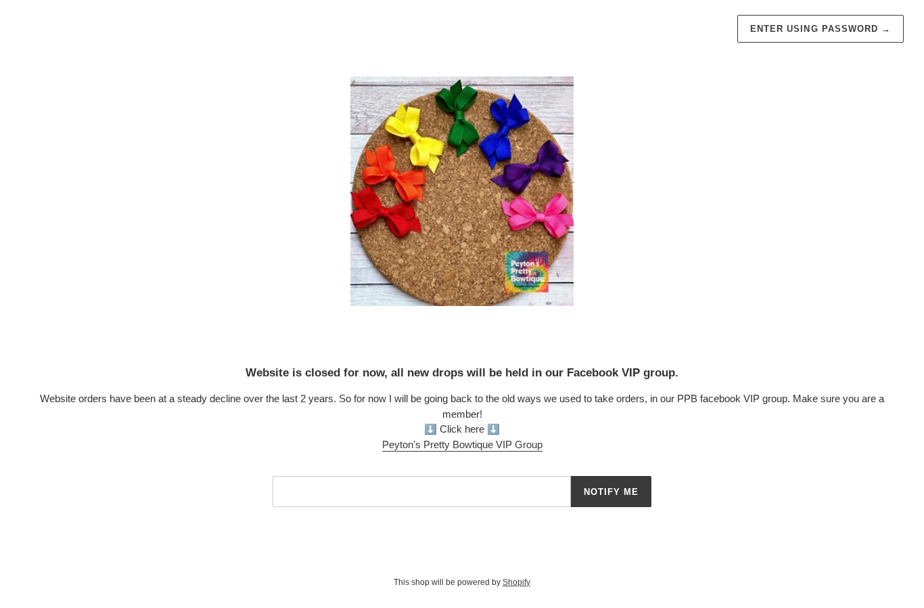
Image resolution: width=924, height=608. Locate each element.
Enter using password (820, 29)
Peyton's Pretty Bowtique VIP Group (462, 444)
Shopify (516, 582)
